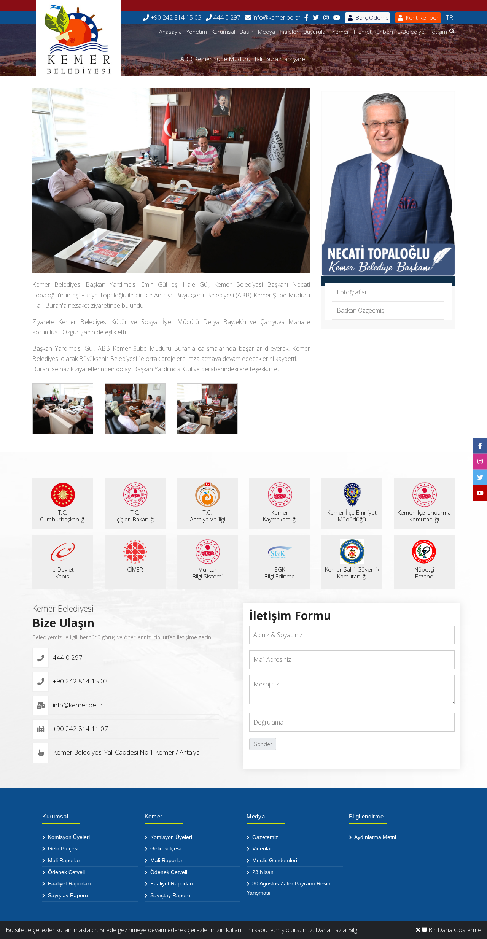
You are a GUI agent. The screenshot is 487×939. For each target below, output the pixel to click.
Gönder (262, 744)
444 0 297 (226, 17)
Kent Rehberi (422, 17)
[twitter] (316, 17)
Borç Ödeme (371, 17)
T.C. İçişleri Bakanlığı (135, 516)
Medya (266, 31)
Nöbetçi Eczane (424, 573)
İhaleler (289, 31)
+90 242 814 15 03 (175, 17)
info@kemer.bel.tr (275, 17)
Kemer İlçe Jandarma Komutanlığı (424, 516)
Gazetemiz (264, 837)
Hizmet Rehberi (373, 31)
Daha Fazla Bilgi (336, 930)
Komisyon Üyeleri (68, 837)
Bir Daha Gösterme (454, 930)
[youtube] (336, 17)
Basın (246, 31)
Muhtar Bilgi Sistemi (208, 573)
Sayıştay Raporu (67, 895)
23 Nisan (262, 872)
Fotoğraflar (352, 292)
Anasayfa (170, 31)
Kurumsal (223, 31)
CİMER (135, 569)
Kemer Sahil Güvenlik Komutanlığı (352, 573)
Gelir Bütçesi (62, 848)
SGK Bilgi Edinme (279, 573)
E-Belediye (411, 31)
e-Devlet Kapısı (63, 573)
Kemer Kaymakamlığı (280, 516)
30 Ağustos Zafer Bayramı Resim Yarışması (289, 888)
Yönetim (196, 31)
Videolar (261, 848)
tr (449, 17)
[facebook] (306, 17)
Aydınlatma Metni (374, 837)
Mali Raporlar (63, 860)
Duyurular (315, 31)
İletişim (438, 31)
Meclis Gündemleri (274, 860)
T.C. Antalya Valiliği (207, 516)
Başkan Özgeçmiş (360, 310)
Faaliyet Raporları (68, 883)
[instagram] (326, 17)
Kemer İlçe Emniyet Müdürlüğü (352, 516)
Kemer (340, 31)
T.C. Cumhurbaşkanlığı (63, 516)
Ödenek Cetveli (65, 872)
